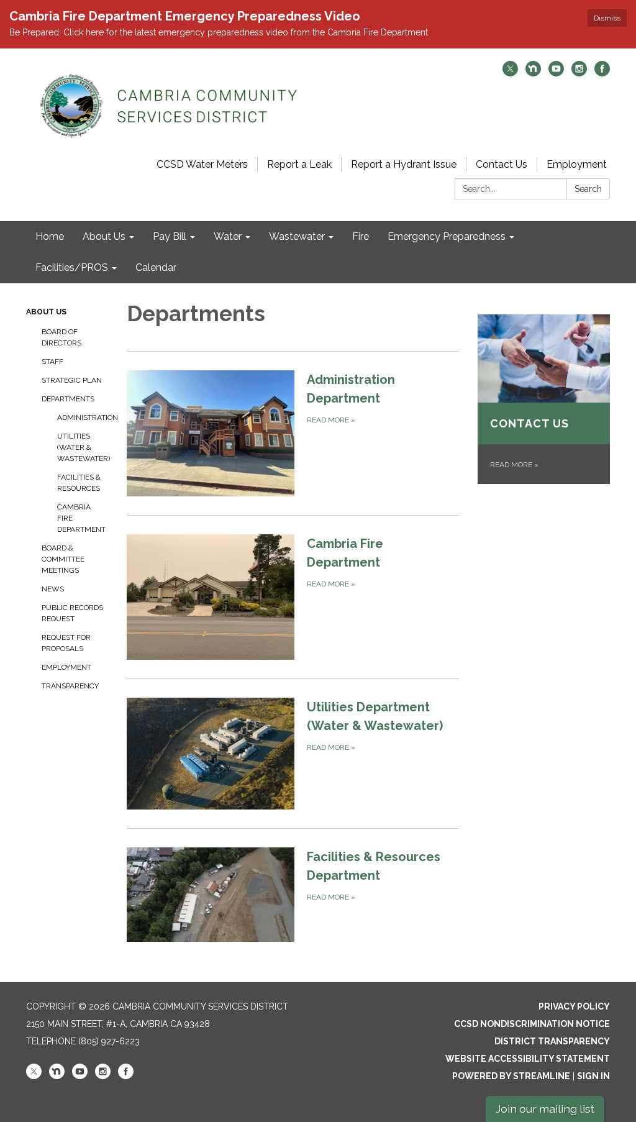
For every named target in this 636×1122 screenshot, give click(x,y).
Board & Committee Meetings (63, 559)
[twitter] (510, 73)
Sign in (593, 1076)
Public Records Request (72, 613)
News (53, 589)
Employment (577, 164)
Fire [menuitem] (360, 236)
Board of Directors (61, 337)
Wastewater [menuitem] (297, 236)
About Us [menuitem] (104, 236)
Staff (52, 361)
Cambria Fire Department (81, 518)
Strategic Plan (72, 380)
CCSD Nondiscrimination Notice (532, 1024)
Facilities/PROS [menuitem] (71, 267)
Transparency (70, 686)
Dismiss (607, 18)
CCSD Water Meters (202, 164)
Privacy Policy (574, 1006)
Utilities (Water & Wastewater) (82, 447)
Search (588, 189)
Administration (82, 417)
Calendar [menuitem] (155, 267)
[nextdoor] (533, 73)
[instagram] (579, 73)
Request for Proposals (66, 643)
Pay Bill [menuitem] (169, 236)
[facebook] (602, 73)
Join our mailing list (545, 1108)
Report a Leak (299, 164)
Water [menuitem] (228, 236)
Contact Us (501, 164)
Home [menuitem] (49, 236)
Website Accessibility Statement (527, 1059)
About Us (46, 312)
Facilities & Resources (79, 483)
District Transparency (552, 1041)
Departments (68, 399)
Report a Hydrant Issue (404, 164)
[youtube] (556, 73)
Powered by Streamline (511, 1076)
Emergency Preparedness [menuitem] (447, 236)
